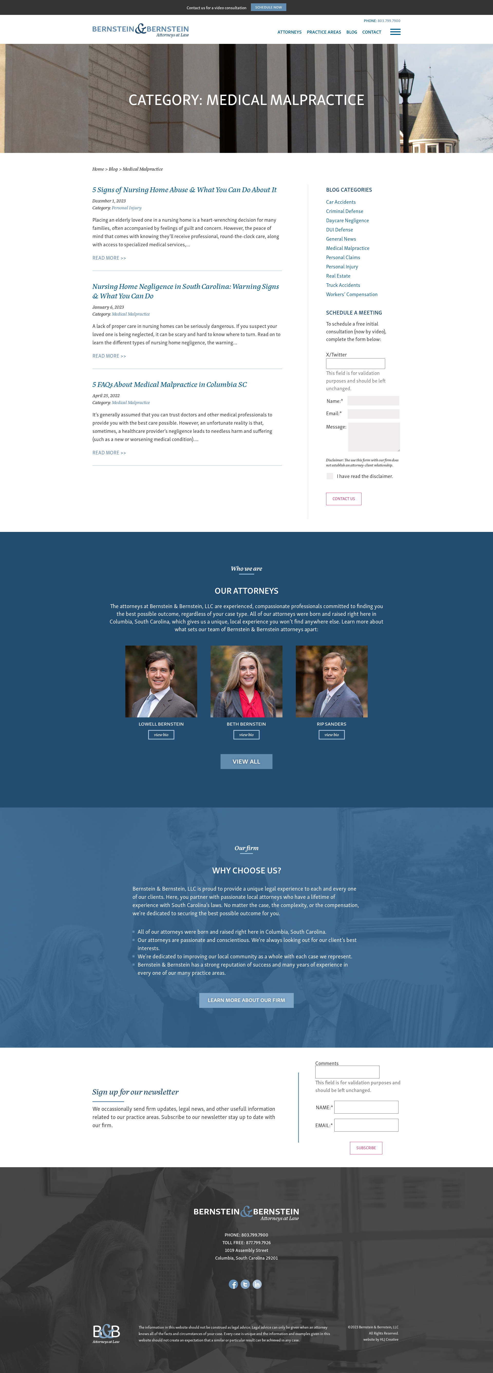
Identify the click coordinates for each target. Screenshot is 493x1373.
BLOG (351, 31)
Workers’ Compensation (352, 293)
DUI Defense (339, 229)
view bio (161, 734)
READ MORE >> (109, 257)
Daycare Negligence (347, 220)
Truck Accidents (343, 284)
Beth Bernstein (246, 723)
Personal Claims (343, 257)
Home (98, 168)
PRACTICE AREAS (324, 31)
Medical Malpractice (131, 313)
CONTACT (371, 31)
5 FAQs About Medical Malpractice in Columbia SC (169, 383)
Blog (113, 168)
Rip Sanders (331, 723)
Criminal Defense (344, 210)
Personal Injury (126, 207)
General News (341, 238)
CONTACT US (344, 498)
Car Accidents (341, 201)
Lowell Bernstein (161, 723)
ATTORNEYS (290, 31)
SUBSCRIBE (366, 1147)
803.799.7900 (389, 20)
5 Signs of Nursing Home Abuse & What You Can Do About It (184, 189)
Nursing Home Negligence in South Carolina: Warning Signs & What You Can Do (185, 290)
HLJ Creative (389, 1339)
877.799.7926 (258, 1242)
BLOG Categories (349, 189)
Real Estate (338, 275)
